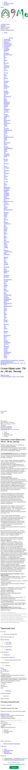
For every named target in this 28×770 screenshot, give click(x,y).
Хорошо (14, 767)
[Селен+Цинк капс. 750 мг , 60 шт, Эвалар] (12, 376)
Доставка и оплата (9, 3)
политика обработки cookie (17, 764)
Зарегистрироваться (10, 727)
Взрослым (8, 690)
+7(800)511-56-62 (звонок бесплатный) (14, 759)
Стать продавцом (8, 750)
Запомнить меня (6, 724)
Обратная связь (8, 753)
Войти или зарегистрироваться (12, 743)
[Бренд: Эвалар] (4, 419)
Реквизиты (6, 751)
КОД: (2, 411)
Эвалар (4, 669)
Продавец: (3, 426)
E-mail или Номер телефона (8, 718)
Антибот (3, 725)
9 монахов (9, 426)
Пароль (3, 721)
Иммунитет (9, 649)
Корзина (3, 30)
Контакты (6, 4)
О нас (5, 2)
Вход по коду (4, 722)
